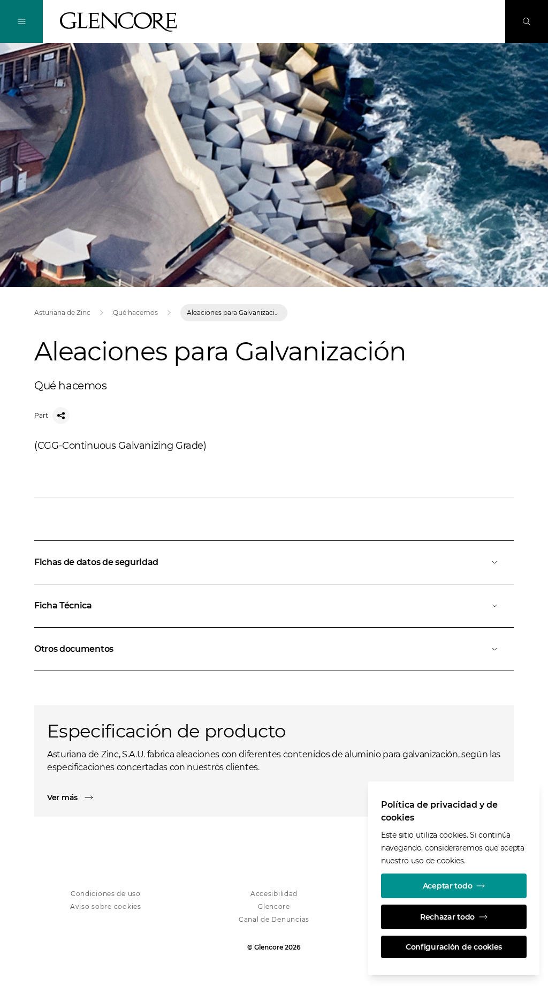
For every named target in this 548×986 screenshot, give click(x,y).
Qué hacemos (135, 312)
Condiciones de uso (106, 894)
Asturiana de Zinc (62, 312)
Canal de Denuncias (274, 919)
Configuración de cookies (454, 947)
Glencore (274, 906)
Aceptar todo (448, 886)
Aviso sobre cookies (105, 906)
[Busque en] (526, 21)
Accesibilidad (274, 894)
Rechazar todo (447, 917)
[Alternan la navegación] (21, 21)
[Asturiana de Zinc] (118, 22)
